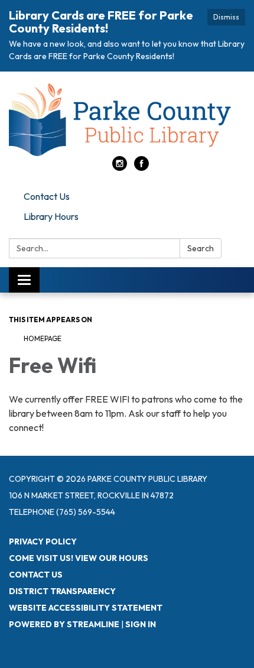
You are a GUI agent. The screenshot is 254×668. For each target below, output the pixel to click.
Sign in (140, 624)
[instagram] (119, 167)
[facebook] (141, 167)
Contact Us (47, 196)
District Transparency (62, 591)
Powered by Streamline (64, 624)
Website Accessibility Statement (85, 607)
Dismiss (226, 16)
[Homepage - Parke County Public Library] (127, 119)
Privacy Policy (43, 541)
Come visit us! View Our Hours (78, 558)
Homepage (42, 338)
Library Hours (51, 216)
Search (200, 248)
